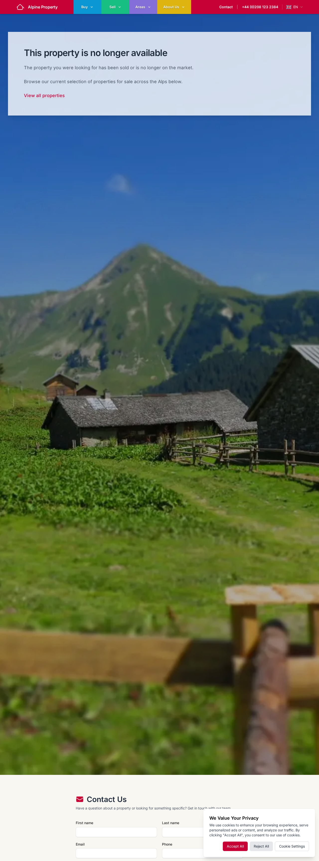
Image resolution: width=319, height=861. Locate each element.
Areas (140, 7)
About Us (171, 7)
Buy (84, 7)
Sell (112, 7)
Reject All (261, 846)
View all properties (44, 95)
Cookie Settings (292, 846)
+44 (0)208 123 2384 (260, 7)
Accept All (235, 846)
